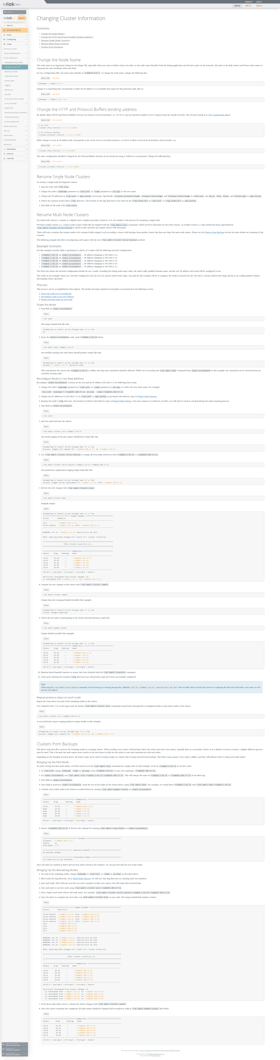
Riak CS (259, 5)
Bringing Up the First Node (53, 762)
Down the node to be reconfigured (56, 294)
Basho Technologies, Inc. (156, 1054)
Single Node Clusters (147, 396)
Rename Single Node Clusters (54, 40)
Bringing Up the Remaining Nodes (57, 870)
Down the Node (46, 304)
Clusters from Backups (51, 47)
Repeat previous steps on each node (56, 299)
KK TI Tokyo (156, 1055)
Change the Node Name (52, 34)
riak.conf (45, 78)
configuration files (221, 115)
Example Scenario (49, 246)
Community (249, 2)
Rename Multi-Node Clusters (54, 44)
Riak (10, 18)
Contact (259, 2)
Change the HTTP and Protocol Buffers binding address (66, 37)
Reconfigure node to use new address (57, 297)
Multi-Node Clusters (82, 878)
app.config (57, 120)
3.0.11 (21, 18)
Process (42, 285)
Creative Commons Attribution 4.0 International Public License (160, 1050)
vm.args (56, 78)
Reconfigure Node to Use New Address (60, 378)
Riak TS (248, 5)
